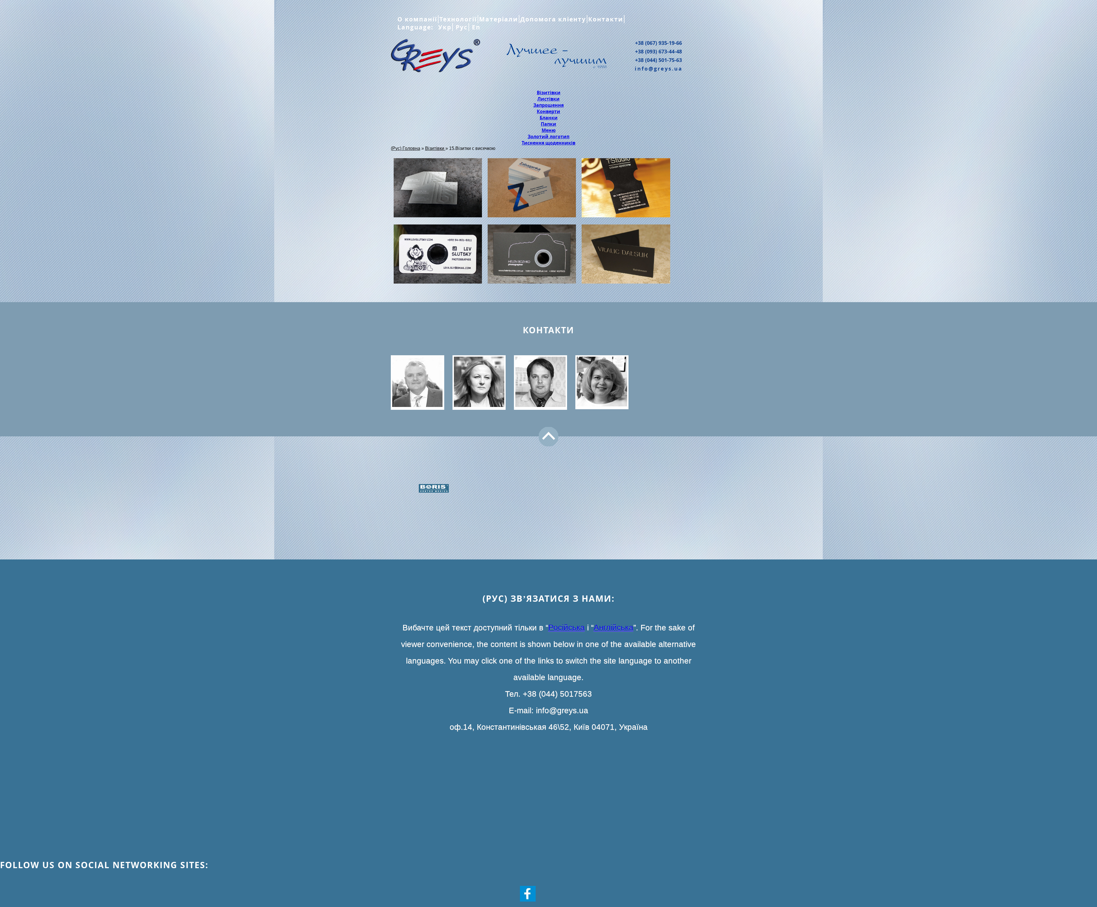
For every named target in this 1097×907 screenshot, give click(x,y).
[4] (626, 188)
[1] (626, 255)
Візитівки (548, 92)
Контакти (605, 19)
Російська (566, 627)
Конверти (548, 111)
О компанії (417, 19)
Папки (548, 124)
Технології (458, 19)
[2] (532, 255)
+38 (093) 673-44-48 (658, 51)
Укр (443, 27)
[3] (438, 255)
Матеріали (498, 19)
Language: (416, 27)
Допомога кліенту (553, 19)
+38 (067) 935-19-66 (658, 42)
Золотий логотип (548, 136)
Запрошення (548, 105)
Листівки (548, 99)
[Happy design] (438, 188)
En (475, 27)
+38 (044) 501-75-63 (658, 60)
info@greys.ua (658, 68)
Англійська (613, 627)
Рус (461, 27)
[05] (532, 188)
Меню (549, 130)
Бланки (549, 118)
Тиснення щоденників (548, 143)
